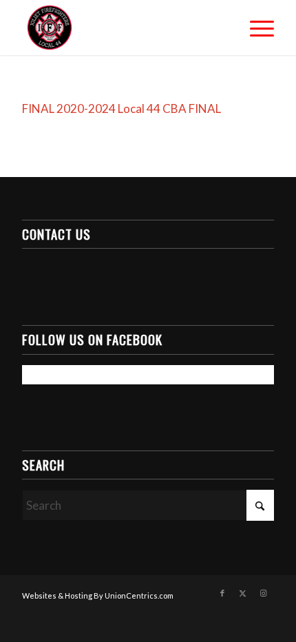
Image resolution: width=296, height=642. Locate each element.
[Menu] (255, 27)
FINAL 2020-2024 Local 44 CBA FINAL (121, 108)
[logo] (122, 27)
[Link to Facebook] (222, 593)
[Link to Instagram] (263, 593)
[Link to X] (243, 593)
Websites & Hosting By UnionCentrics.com (97, 595)
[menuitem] (255, 27)
